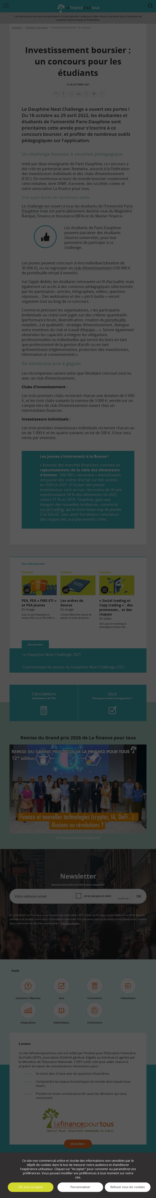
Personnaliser (80, 1187)
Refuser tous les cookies (127, 1187)
